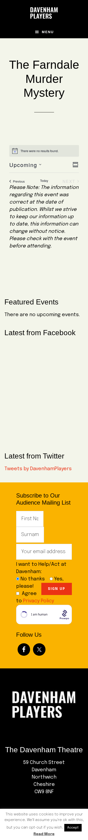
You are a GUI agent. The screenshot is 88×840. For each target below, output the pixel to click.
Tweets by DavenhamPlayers (38, 468)
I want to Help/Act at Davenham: (41, 568)
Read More (44, 834)
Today (44, 181)
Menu (48, 32)
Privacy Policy (38, 601)
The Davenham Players (44, 13)
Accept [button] (73, 827)
